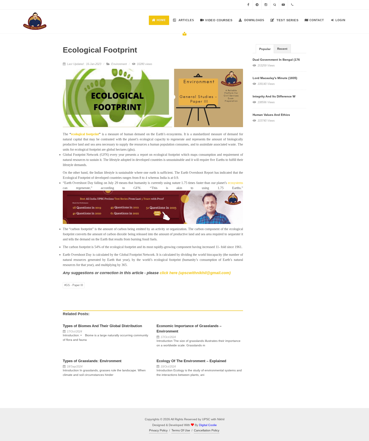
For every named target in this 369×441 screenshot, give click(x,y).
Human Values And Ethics (271, 114)
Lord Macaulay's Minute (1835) (275, 78)
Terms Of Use (180, 430)
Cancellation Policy (206, 430)
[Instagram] (266, 4)
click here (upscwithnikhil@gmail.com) (195, 273)
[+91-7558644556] (292, 4)
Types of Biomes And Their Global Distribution (102, 326)
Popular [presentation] (265, 49)
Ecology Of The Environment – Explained (191, 361)
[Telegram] (257, 4)
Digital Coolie (208, 425)
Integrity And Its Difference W (274, 96)
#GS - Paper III (73, 285)
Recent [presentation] (282, 48)
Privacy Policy (158, 430)
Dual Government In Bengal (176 (276, 59)
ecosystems (235, 183)
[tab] (265, 48)
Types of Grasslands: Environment (92, 361)
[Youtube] (283, 4)
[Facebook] (248, 4)
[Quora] (274, 4)
